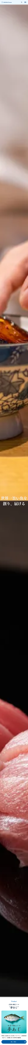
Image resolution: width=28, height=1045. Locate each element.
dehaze (25, 2)
